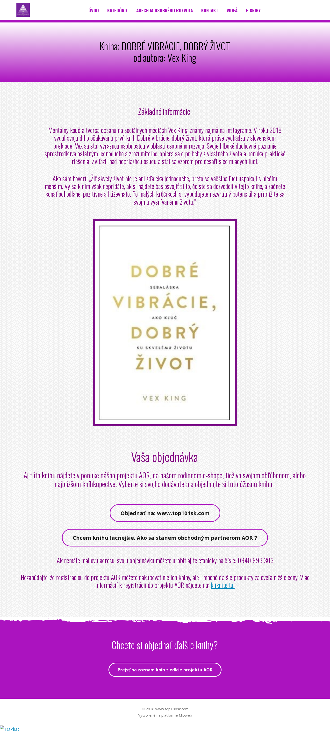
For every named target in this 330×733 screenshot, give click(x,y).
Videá (232, 10)
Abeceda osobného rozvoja (164, 10)
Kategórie (117, 10)
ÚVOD (93, 10)
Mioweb (185, 715)
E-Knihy (253, 10)
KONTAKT (209, 10)
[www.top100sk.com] (23, 10)
